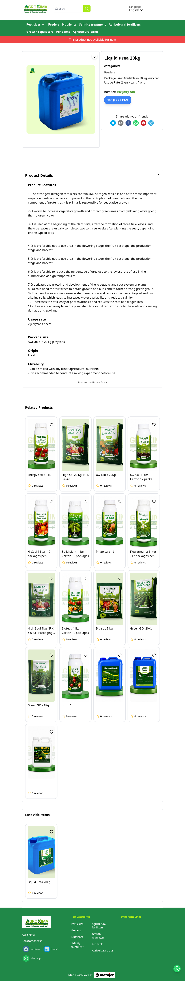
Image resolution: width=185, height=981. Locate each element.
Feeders (53, 24)
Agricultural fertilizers (125, 24)
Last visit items (37, 815)
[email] (121, 123)
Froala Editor (99, 382)
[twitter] (113, 123)
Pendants (63, 32)
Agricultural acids (85, 32)
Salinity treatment (92, 24)
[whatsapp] (136, 123)
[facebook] (128, 123)
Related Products (39, 407)
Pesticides (33, 24)
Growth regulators (39, 32)
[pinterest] (143, 123)
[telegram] (151, 123)
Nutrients (69, 24)
